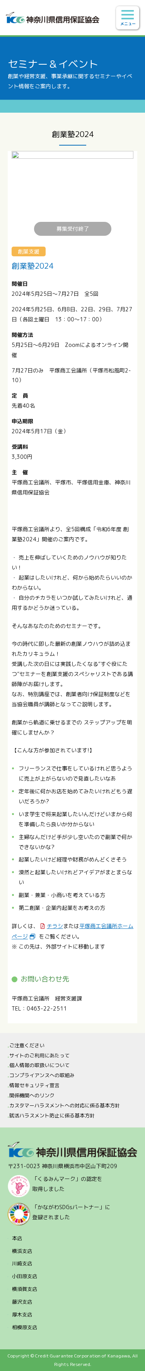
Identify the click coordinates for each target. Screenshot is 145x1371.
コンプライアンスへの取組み (42, 1075)
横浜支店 (22, 1250)
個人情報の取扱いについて (39, 1065)
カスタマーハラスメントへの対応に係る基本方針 (64, 1105)
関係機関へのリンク (32, 1095)
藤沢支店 (22, 1301)
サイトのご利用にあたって (39, 1055)
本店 (17, 1238)
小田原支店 (24, 1276)
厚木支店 (22, 1314)
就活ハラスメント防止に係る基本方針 (52, 1115)
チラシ (55, 926)
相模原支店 (24, 1327)
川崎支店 (22, 1263)
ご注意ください (26, 1045)
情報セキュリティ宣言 (34, 1085)
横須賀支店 (24, 1288)
